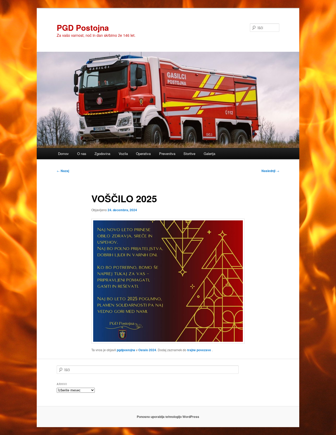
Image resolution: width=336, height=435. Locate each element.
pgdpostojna (126, 350)
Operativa (143, 153)
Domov (63, 153)
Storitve (189, 153)
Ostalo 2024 (147, 350)
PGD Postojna (83, 27)
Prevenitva (167, 153)
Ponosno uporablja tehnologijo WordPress (168, 416)
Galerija (209, 153)
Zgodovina (102, 153)
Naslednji (270, 170)
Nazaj (63, 170)
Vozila (123, 153)
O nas (81, 153)
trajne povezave (199, 350)
